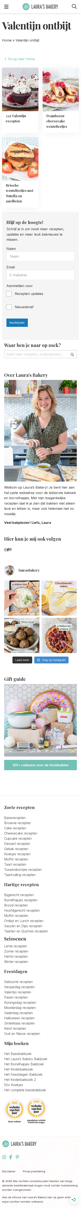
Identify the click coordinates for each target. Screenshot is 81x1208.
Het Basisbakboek (18, 1054)
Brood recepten (16, 905)
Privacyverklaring (34, 1171)
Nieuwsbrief (24, 307)
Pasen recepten (16, 997)
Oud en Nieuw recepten (22, 1034)
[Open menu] (6, 6)
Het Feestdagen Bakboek (23, 1074)
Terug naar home (20, 59)
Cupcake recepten (18, 838)
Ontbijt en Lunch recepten (23, 921)
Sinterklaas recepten (19, 1023)
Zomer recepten (16, 951)
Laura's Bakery (40, 6)
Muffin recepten (16, 859)
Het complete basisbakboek (25, 1090)
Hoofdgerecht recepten (22, 910)
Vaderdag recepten (18, 1013)
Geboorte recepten (18, 982)
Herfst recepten (16, 956)
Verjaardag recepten (19, 987)
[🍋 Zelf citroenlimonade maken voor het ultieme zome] (59, 598)
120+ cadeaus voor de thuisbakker (40, 765)
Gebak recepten (16, 849)
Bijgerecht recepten (19, 895)
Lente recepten (15, 946)
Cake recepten (15, 828)
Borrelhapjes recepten (20, 900)
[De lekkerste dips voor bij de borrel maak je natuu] (21, 598)
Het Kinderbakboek (18, 1069)
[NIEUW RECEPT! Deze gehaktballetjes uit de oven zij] (21, 635)
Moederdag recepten (20, 1008)
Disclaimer (9, 1171)
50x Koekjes (13, 1085)
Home (7, 40)
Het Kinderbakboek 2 (20, 1080)
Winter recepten (16, 962)
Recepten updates (29, 294)
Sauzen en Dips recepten (23, 926)
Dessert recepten (17, 844)
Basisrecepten (15, 818)
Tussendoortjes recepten (23, 869)
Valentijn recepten (17, 992)
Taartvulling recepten (20, 875)
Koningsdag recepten (20, 1002)
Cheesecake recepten (20, 833)
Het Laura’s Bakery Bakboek (25, 1059)
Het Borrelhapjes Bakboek (24, 1064)
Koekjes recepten (17, 854)
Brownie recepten (17, 823)
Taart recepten (15, 864)
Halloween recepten (19, 1018)
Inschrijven (17, 322)
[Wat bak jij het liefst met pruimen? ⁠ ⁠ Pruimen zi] (59, 635)
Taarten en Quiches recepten (26, 931)
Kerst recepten (15, 1028)
